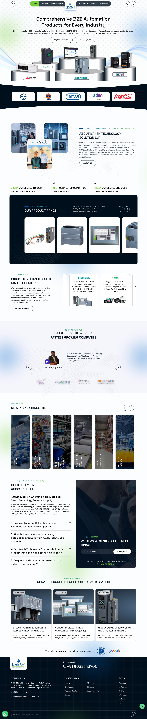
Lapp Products (93, 691)
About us (90, 683)
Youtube (122, 703)
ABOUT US (44, 4)
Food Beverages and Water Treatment (122, 460)
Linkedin (122, 699)
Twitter (122, 691)
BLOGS (93, 4)
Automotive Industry (57, 461)
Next (118, 367)
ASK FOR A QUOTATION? (106, 564)
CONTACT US (104, 4)
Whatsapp (123, 695)
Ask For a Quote (84, 40)
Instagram (123, 687)
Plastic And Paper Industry (36, 460)
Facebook (123, 683)
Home (67, 683)
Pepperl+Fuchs (71, 691)
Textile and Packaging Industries (100, 461)
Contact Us (69, 687)
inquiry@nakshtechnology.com (26, 696)
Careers (68, 695)
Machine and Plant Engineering (16, 461)
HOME (35, 4)
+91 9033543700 (82, 666)
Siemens (90, 687)
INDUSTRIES (83, 4)
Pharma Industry (78, 462)
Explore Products (61, 40)
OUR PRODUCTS (57, 4)
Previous (29, 367)
